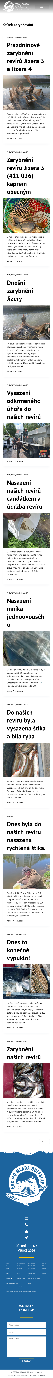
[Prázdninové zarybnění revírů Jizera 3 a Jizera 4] (26, 92)
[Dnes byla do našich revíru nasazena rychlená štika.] (26, 871)
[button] (42, 7)
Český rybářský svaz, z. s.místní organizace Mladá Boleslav (23, 7)
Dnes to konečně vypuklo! (18, 950)
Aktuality (11, 37)
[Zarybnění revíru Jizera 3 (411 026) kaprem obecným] (26, 215)
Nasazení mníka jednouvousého (25, 612)
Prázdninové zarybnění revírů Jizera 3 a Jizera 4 (25, 57)
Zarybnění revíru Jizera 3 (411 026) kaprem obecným (25, 176)
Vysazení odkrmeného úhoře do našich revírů (24, 405)
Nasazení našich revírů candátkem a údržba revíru (24, 494)
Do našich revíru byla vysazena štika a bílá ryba (26, 724)
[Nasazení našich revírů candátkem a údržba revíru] (26, 530)
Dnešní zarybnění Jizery (20, 290)
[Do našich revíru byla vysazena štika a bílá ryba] (26, 760)
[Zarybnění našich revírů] (26, 1080)
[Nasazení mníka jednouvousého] (26, 648)
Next (43, 1141)
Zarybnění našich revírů (24, 1053)
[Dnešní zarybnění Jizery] (26, 322)
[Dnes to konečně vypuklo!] (26, 981)
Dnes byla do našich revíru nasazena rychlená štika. (26, 836)
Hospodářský (22, 37)
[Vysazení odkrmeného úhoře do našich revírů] (26, 440)
